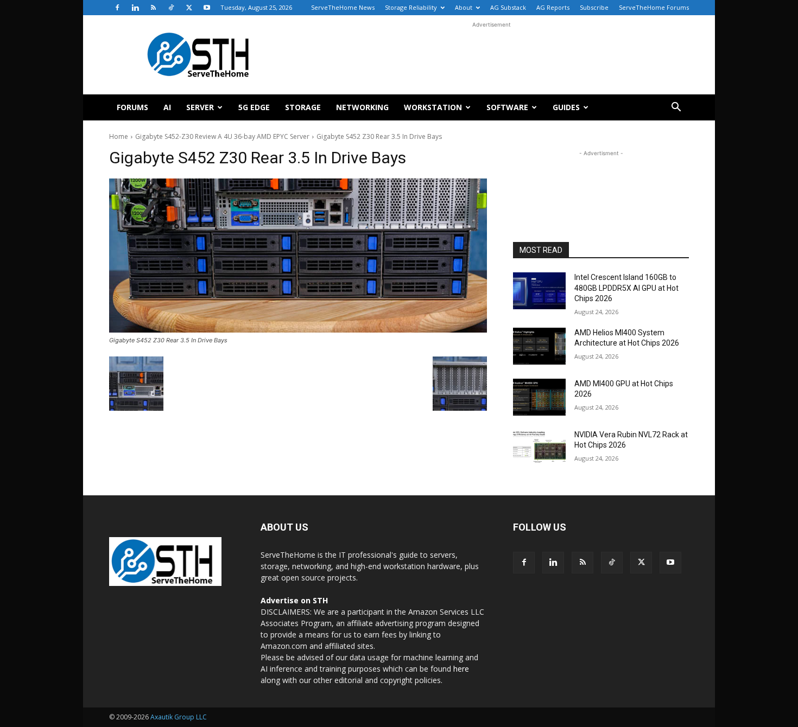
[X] (189, 7)
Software (507, 107)
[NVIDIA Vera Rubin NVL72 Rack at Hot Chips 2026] (539, 448)
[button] (676, 108)
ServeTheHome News (343, 7)
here (461, 669)
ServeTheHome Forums (654, 7)
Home (118, 136)
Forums (132, 107)
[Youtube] (207, 7)
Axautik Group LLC (178, 717)
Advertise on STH (294, 600)
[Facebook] (117, 7)
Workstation (433, 107)
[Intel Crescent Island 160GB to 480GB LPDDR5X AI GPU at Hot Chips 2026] (539, 290)
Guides (566, 107)
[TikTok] (171, 7)
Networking (362, 107)
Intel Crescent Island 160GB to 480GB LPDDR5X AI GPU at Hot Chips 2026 (626, 288)
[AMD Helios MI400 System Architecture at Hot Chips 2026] (539, 346)
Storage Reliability (411, 7)
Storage (303, 107)
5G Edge (254, 107)
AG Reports (552, 7)
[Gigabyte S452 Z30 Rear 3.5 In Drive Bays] (298, 255)
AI (167, 107)
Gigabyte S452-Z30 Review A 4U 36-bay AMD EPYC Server (222, 136)
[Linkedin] (135, 7)
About (463, 7)
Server (200, 107)
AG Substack (508, 7)
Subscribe (594, 7)
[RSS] (153, 7)
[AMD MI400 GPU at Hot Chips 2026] (539, 397)
